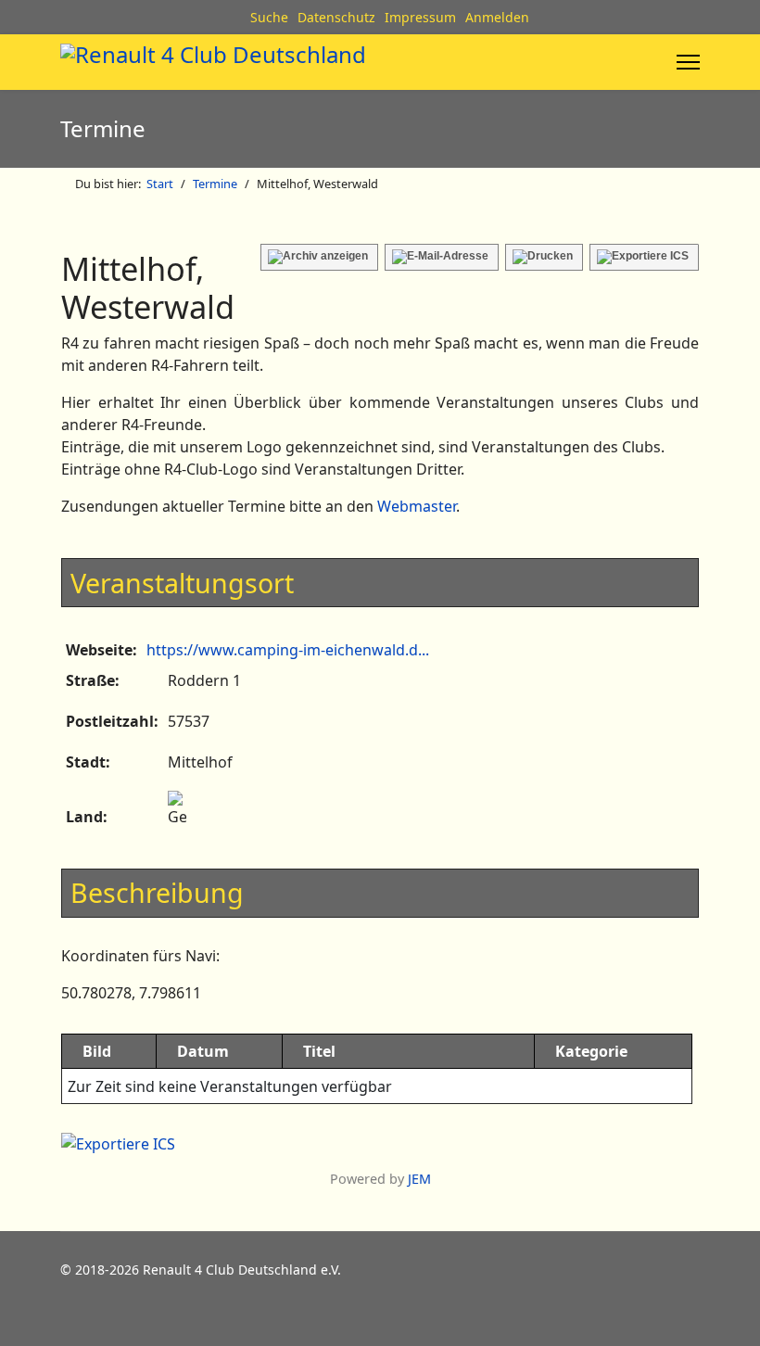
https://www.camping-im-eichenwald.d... (287, 650)
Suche (269, 17)
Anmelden (497, 17)
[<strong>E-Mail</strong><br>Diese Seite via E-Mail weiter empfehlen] (442, 257)
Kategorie (591, 1051)
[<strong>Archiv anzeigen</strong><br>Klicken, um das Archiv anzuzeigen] (319, 257)
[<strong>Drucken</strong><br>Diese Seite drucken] (544, 257)
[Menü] (688, 62)
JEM (419, 1178)
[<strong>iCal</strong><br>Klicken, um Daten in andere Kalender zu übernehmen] (644, 257)
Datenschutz (336, 17)
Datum (203, 1051)
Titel (319, 1051)
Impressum (420, 17)
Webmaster (416, 506)
